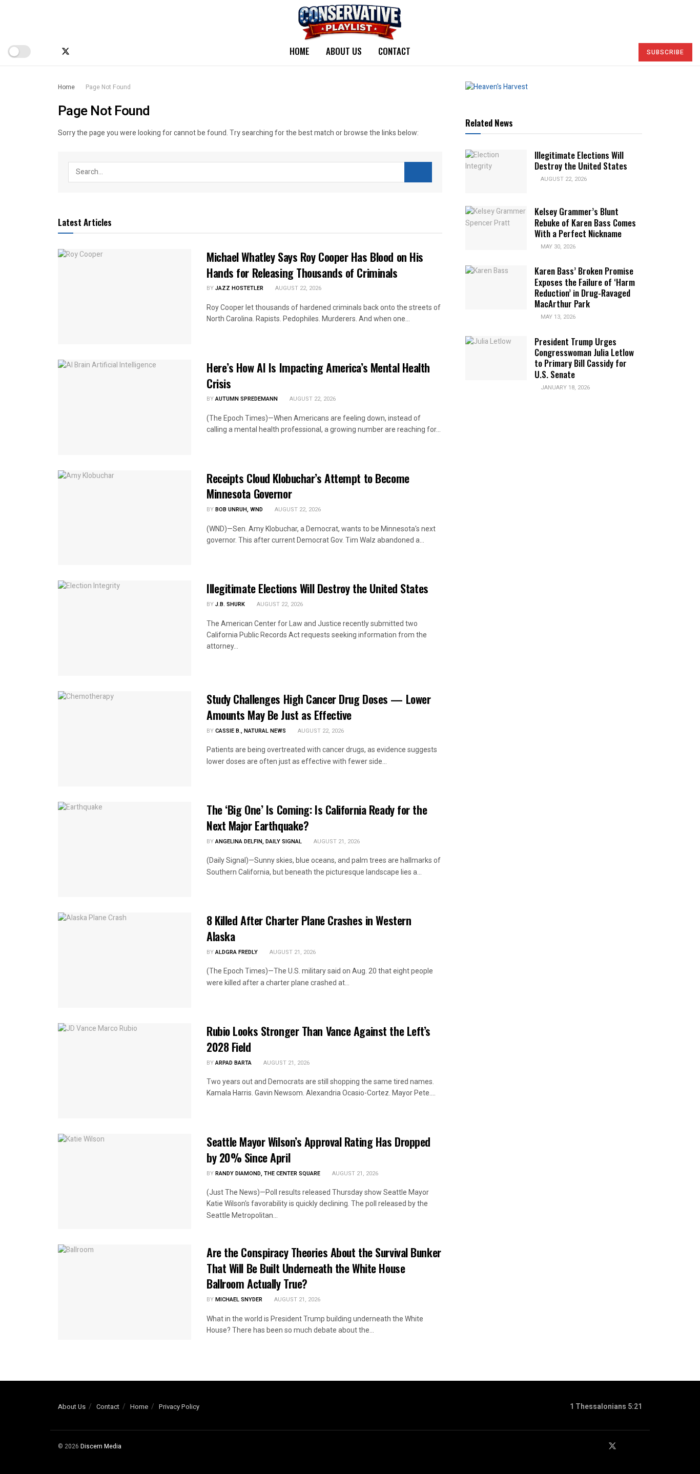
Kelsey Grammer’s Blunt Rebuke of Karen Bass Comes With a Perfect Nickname (585, 222)
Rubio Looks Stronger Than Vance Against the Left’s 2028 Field (318, 1039)
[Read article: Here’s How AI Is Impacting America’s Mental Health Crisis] (124, 407)
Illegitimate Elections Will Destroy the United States (317, 588)
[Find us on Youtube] (83, 51)
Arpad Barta (233, 1062)
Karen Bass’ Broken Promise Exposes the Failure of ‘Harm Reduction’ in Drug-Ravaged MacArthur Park (584, 287)
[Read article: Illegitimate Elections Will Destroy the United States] (124, 628)
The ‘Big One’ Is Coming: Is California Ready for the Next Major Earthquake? (317, 817)
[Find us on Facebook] (48, 51)
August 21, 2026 (336, 841)
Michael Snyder (238, 1299)
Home (300, 51)
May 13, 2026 (557, 317)
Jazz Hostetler (239, 288)
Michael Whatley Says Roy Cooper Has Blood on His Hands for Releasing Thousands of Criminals (315, 264)
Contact (394, 51)
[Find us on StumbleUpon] (99, 51)
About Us (344, 51)
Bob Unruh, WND (239, 509)
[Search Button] (620, 51)
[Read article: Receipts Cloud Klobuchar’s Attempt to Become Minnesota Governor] (124, 518)
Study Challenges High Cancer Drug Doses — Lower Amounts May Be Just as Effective (318, 707)
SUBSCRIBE (665, 52)
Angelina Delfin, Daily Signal (258, 841)
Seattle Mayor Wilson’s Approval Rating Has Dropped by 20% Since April (318, 1149)
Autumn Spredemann (246, 399)
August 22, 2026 (297, 288)
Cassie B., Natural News (250, 730)
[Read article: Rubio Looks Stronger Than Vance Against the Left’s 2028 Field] (124, 1070)
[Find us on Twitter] (65, 51)
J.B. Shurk (230, 604)
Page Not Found (108, 87)
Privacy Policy (179, 1406)
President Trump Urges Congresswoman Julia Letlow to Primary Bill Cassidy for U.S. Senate (584, 358)
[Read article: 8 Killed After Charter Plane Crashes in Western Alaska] (124, 960)
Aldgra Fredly (236, 952)
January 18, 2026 (564, 387)
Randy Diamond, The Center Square (267, 1173)
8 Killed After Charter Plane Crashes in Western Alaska (309, 928)
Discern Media (100, 1446)
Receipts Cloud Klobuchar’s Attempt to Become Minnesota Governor (308, 486)
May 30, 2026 (557, 246)
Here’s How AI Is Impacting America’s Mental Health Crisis (318, 375)
